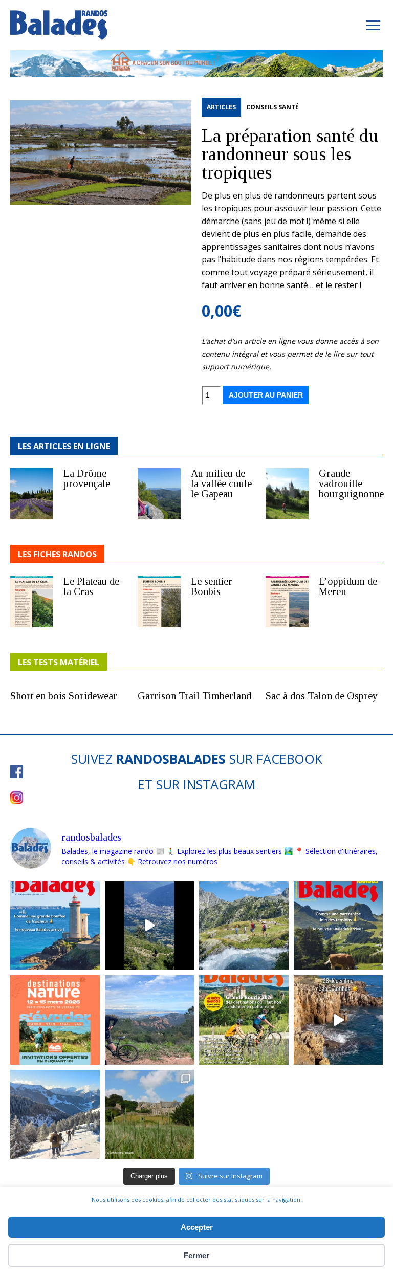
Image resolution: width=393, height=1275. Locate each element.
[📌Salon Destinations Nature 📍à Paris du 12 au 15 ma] (55, 1020)
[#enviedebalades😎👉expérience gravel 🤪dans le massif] (149, 1020)
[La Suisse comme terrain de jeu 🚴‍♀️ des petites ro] (338, 926)
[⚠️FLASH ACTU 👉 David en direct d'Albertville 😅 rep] (149, 926)
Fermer (196, 1255)
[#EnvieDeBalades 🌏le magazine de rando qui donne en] (149, 1114)
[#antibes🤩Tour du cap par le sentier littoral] (338, 1020)
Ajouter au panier (266, 395)
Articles (221, 107)
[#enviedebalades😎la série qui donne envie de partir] (244, 1020)
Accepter (197, 1227)
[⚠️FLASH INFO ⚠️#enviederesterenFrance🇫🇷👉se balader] (55, 926)
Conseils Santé (272, 107)
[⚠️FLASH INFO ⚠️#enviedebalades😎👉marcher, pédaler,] (55, 1114)
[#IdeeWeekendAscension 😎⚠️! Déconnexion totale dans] (244, 926)
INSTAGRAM (219, 784)
